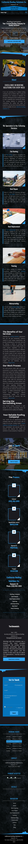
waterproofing (15, 307)
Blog (14, 827)
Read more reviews (14, 659)
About (14, 805)
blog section (11, 362)
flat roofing (9, 155)
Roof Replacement (14, 226)
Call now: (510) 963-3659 (14, 41)
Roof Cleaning (14, 808)
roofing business (14, 336)
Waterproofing (14, 817)
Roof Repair (14, 189)
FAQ (14, 825)
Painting (15, 815)
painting (23, 271)
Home (14, 803)
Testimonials (14, 820)
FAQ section (11, 398)
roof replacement (10, 230)
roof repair (12, 194)
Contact (15, 822)
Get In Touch (14, 461)
